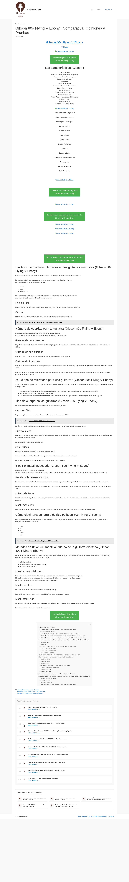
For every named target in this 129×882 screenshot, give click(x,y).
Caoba (44, 644)
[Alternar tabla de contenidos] (88, 624)
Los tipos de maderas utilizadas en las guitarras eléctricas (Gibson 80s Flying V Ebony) (64, 640)
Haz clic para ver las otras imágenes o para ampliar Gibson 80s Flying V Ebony (64, 635)
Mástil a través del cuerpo (49, 678)
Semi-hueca (45, 663)
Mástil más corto (46, 671)
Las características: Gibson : (47, 631)
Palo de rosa (45, 642)
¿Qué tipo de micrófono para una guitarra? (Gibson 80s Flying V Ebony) (59, 654)
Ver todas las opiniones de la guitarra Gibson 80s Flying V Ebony (60, 633)
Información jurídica (84, 816)
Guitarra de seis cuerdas (49, 650)
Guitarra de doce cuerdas (49, 648)
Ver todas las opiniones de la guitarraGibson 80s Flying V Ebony (64, 192)
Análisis (107, 9)
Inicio (91, 9)
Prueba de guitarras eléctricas (30, 689)
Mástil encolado (46, 680)
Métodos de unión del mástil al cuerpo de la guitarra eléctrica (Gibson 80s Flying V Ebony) (64, 676)
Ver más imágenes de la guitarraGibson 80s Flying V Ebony (64, 59)
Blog (98, 9)
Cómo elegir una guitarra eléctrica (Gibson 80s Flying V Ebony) (57, 674)
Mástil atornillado (47, 682)
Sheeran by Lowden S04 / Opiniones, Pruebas (30, 693)
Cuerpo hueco (46, 661)
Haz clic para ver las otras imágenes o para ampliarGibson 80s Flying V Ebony (64, 216)
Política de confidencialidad (99, 816)
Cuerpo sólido (46, 659)
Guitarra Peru (34, 9)
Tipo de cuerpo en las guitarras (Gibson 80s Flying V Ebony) (56, 657)
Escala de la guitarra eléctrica (50, 667)
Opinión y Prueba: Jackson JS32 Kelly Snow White (31, 691)
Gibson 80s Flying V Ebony (64, 42)
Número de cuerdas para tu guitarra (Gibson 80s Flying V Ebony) (57, 646)
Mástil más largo (46, 669)
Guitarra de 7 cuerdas (48, 652)
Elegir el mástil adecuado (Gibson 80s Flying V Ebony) (54, 665)
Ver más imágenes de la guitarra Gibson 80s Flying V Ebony (59, 629)
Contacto (111, 816)
